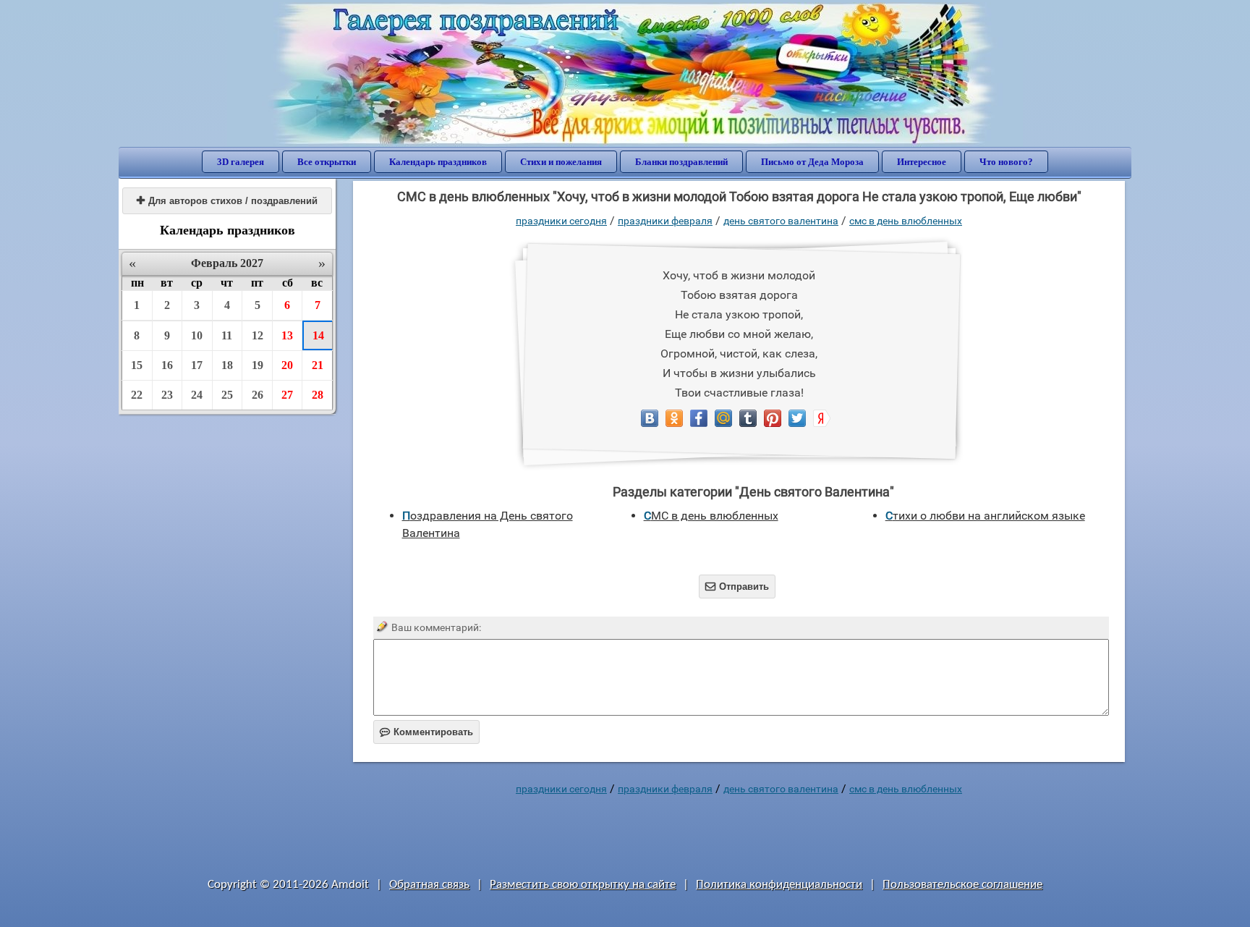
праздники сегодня (561, 221)
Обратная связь (429, 885)
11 (226, 335)
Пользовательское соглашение (962, 885)
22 (137, 395)
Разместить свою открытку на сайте (583, 885)
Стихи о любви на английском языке (985, 515)
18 (227, 365)
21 (317, 365)
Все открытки (326, 161)
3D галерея (240, 161)
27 (287, 395)
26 (257, 395)
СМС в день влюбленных (905, 221)
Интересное (921, 161)
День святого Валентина (780, 221)
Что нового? (1006, 161)
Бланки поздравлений (681, 161)
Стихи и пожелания (561, 161)
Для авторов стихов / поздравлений (227, 200)
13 (287, 335)
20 (287, 365)
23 (167, 395)
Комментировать (426, 732)
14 (318, 335)
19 (257, 365)
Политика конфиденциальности (779, 885)
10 (197, 335)
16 (167, 365)
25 (227, 395)
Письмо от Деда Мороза (812, 161)
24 (197, 395)
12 (257, 335)
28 (317, 395)
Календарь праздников (438, 161)
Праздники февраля (665, 221)
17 (197, 365)
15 (137, 365)
